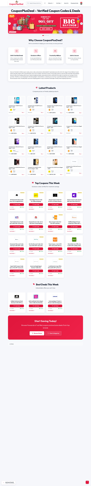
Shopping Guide (74, 3)
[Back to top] (87, 482)
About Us (66, 3)
